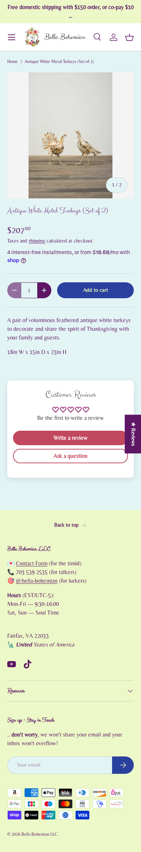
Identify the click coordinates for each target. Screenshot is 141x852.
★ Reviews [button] (133, 434)
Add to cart (95, 290)
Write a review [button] (70, 438)
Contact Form (31, 563)
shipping (37, 241)
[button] (129, 37)
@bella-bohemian (36, 581)
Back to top (67, 525)
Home (12, 61)
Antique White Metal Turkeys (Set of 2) (59, 61)
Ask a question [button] (70, 456)
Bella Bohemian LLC (39, 834)
